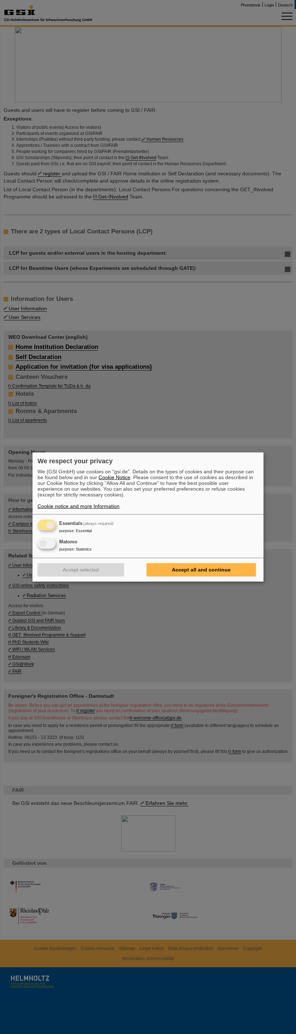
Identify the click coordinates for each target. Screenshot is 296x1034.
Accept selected (81, 570)
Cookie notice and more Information (78, 506)
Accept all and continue (201, 570)
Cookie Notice (114, 477)
